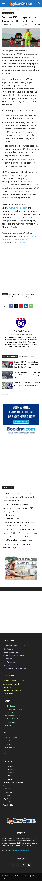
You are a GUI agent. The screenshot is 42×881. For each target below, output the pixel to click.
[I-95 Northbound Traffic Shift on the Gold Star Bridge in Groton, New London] (7, 375)
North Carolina (30, 522)
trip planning (16, 544)
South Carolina (15, 537)
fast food (30, 501)
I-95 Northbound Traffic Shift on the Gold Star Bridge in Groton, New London (27, 374)
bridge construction (18, 493)
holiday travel (21, 508)
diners (24, 501)
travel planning (26, 541)
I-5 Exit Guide (15, 239)
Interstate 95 (30, 294)
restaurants (23, 529)
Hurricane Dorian (14, 294)
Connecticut (14, 497)
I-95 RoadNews (14, 10)
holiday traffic (8, 508)
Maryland (29, 519)
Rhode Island (32, 529)
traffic (12, 297)
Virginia (28, 297)
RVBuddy (34, 533)
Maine (23, 519)
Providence (28, 526)
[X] (16, 306)
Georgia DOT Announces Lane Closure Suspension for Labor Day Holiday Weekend (26, 364)
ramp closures (10, 529)
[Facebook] (11, 306)
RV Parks (6, 537)
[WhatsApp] (31, 306)
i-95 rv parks (19, 512)
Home (4, 10)
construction (28, 496)
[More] (36, 306)
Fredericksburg (16, 504)
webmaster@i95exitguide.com (20, 850)
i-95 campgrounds (8, 512)
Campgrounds (31, 493)
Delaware (7, 501)
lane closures (11, 518)
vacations (6, 548)
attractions (6, 493)
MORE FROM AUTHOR (26, 356)
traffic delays (20, 297)
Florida (6, 504)
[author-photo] (21, 328)
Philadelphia (19, 526)
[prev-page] (3, 393)
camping (6, 497)
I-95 (23, 294)
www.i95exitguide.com (16, 208)
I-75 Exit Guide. (19, 242)
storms (5, 297)
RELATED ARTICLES (10, 356)
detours (16, 500)
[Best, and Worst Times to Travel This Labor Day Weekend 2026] (7, 385)
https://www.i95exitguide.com (21, 334)
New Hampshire (18, 522)
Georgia (25, 504)
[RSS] (24, 865)
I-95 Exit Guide (9, 25)
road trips (26, 533)
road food (6, 533)
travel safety (7, 544)
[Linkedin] (26, 306)
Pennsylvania (8, 526)
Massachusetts (7, 522)
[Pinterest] (21, 306)
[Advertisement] (21, 268)
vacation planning (27, 544)
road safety (16, 533)
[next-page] (7, 393)
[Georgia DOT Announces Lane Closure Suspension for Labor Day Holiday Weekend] (7, 364)
